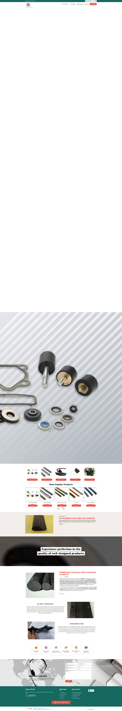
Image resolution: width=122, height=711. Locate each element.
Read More (62, 593)
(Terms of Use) (44, 708)
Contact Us (86, 4)
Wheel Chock (75, 696)
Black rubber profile (76, 695)
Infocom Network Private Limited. (46, 709)
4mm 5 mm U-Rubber (76, 698)
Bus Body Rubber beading (77, 692)
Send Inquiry (93, 4)
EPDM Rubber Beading (76, 693)
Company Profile (80, 4)
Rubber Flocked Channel (61, 502)
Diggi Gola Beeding (47, 502)
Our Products (65, 4)
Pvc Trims (76, 502)
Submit (68, 681)
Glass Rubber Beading (32, 502)
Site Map (61, 698)
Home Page (73, 4)
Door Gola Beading (90, 502)
